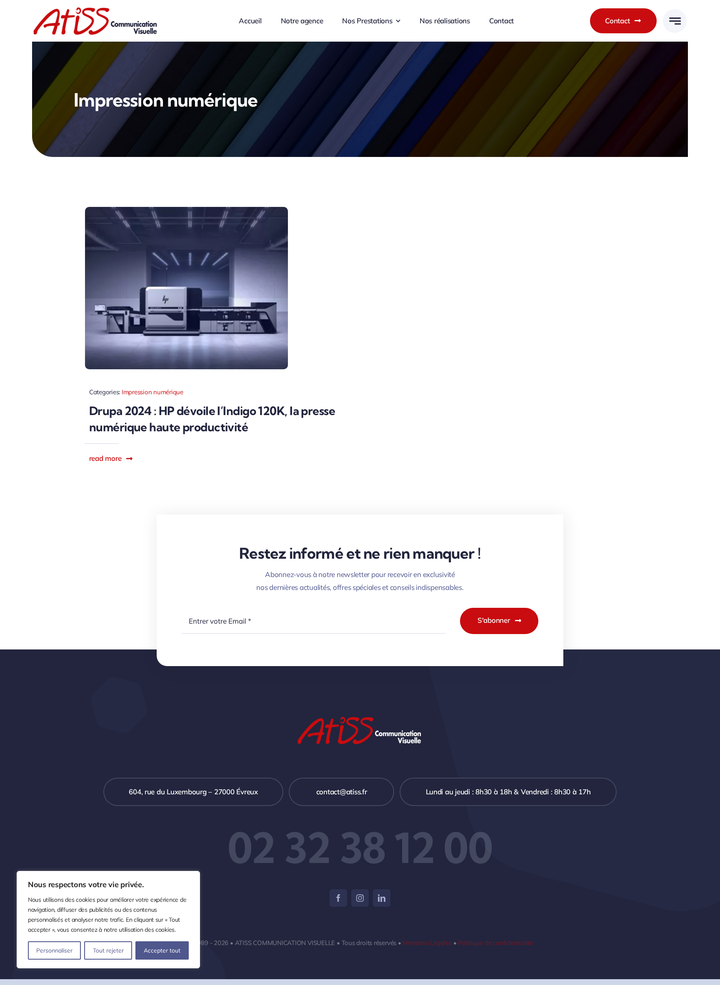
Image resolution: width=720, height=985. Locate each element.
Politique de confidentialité (495, 943)
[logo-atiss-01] (95, 10)
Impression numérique (152, 392)
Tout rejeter (108, 950)
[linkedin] (381, 898)
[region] (108, 919)
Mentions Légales (426, 943)
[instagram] (360, 898)
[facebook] (338, 898)
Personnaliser (54, 950)
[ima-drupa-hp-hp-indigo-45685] (186, 210)
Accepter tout (162, 950)
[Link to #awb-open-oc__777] (675, 21)
